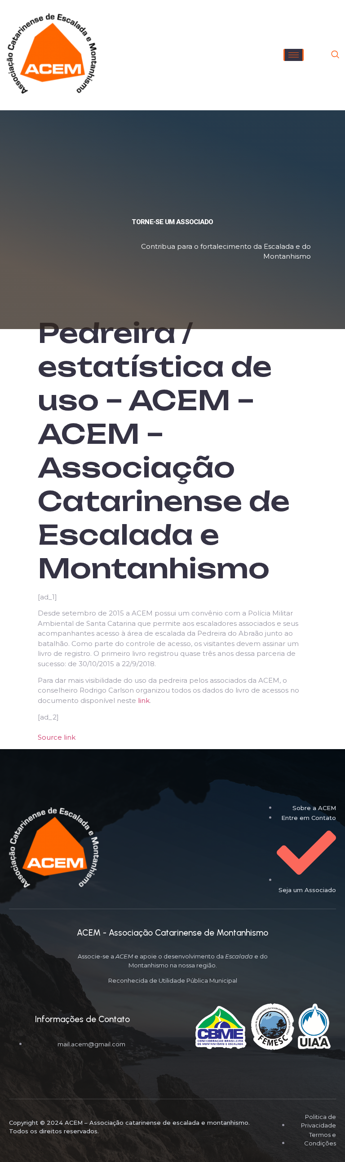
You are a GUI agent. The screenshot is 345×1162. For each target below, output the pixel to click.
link (144, 700)
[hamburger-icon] (293, 55)
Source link (56, 737)
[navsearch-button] (335, 55)
